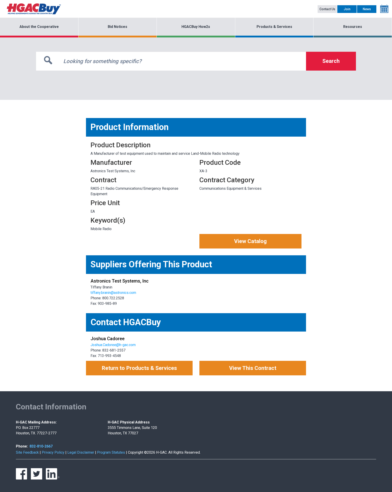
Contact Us (327, 9)
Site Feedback (27, 452)
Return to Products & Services (139, 368)
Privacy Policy (53, 452)
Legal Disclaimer (80, 452)
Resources (352, 27)
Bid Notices (117, 27)
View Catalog (250, 241)
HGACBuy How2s (195, 27)
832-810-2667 (41, 446)
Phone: (22, 446)
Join (347, 9)
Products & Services (274, 27)
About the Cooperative (39, 27)
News (367, 9)
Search (331, 61)
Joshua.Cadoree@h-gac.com (113, 345)
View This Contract (252, 368)
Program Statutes (111, 452)
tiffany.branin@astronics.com (113, 292)
